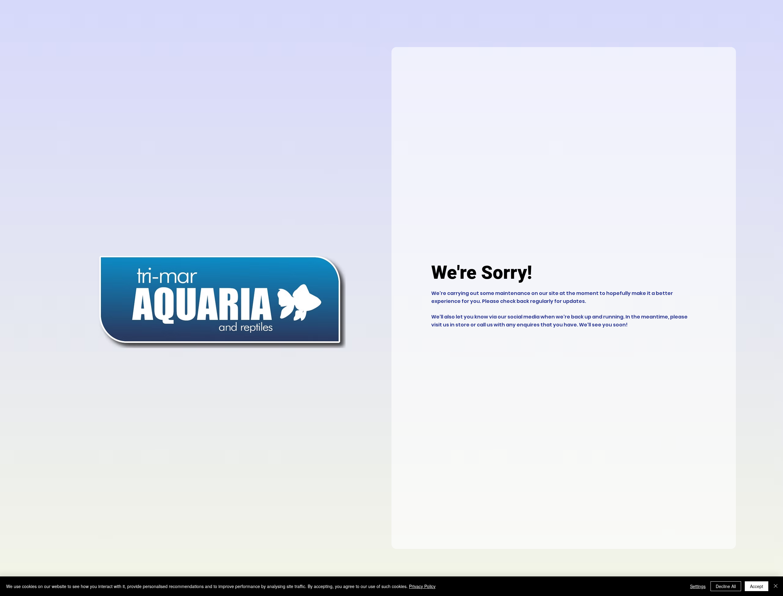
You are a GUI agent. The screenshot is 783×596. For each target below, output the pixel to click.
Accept (756, 586)
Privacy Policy (422, 586)
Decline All (726, 586)
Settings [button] (698, 586)
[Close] (775, 586)
